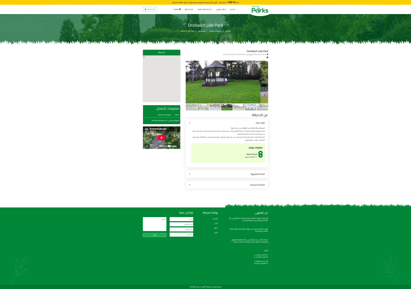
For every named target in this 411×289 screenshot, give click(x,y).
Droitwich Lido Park (187, 31)
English (176, 9)
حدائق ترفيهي (221, 9)
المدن (216, 223)
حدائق (216, 228)
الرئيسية (232, 9)
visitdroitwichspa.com (159, 120)
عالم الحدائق (189, 9)
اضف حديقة (151, 9)
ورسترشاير (201, 31)
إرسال (154, 235)
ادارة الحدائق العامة (205, 9)
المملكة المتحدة (215, 31)
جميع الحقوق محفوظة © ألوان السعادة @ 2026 (206, 286)
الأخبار (216, 232)
